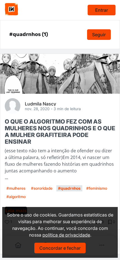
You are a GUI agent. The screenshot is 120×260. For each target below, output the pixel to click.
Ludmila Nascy (40, 103)
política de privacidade (66, 235)
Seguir (99, 34)
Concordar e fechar (60, 248)
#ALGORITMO (16, 196)
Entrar (101, 10)
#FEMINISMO (96, 188)
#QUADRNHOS (69, 188)
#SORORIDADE (41, 188)
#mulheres (15, 188)
